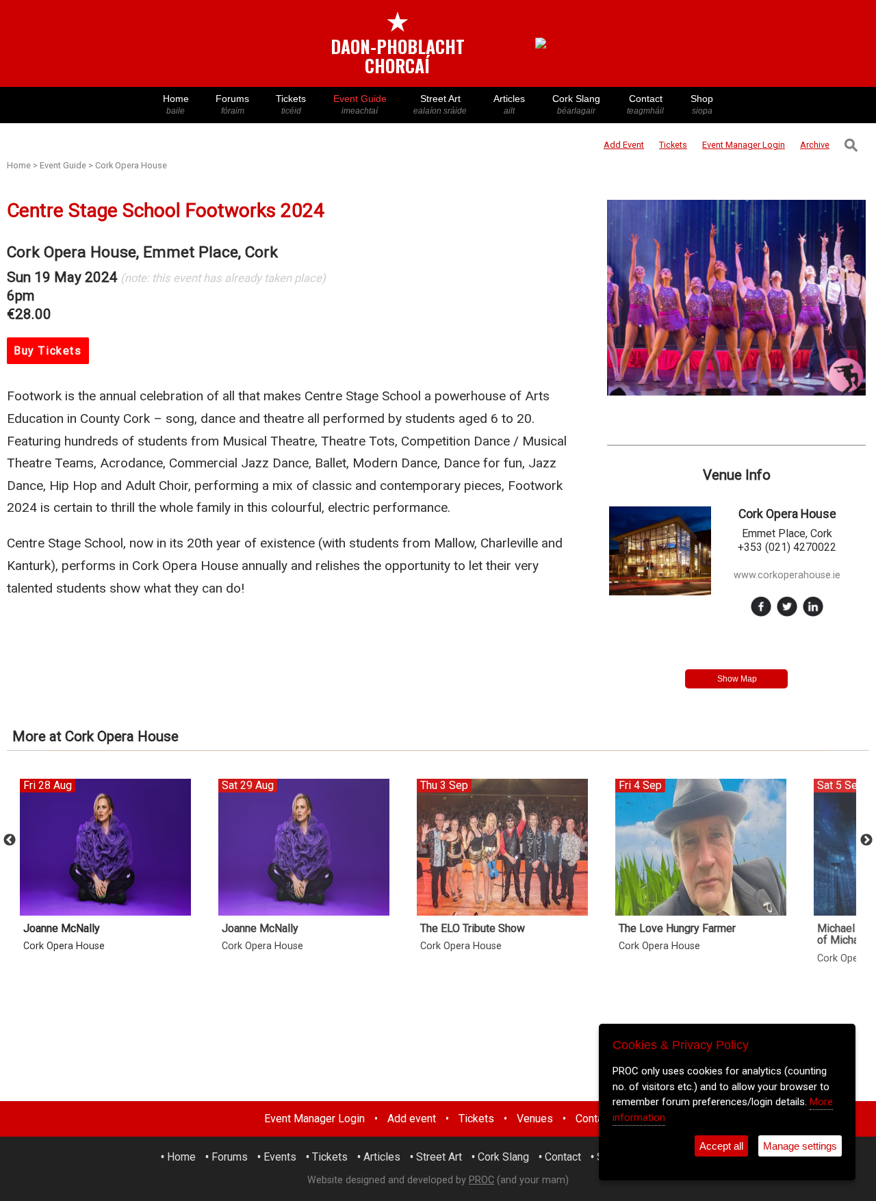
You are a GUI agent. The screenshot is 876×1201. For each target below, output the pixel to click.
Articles (509, 104)
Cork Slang (576, 104)
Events (279, 1156)
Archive (814, 145)
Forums (232, 104)
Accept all (721, 1146)
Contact (645, 104)
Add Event (624, 145)
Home (176, 104)
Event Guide (360, 104)
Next (866, 840)
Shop (702, 104)
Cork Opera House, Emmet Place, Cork (142, 252)
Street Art (440, 104)
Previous (9, 840)
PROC (481, 1180)
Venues (535, 1118)
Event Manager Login (314, 1118)
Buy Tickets (48, 350)
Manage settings (800, 1146)
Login (743, 145)
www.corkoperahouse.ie (787, 575)
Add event (411, 1118)
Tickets (291, 104)
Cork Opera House (131, 165)
